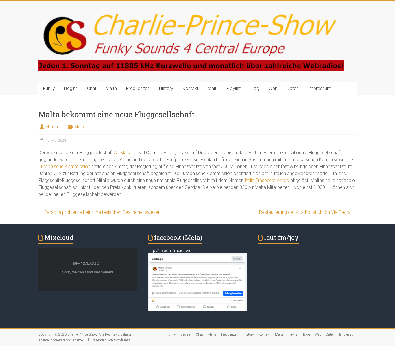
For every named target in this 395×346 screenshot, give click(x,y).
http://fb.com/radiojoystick (173, 250)
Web (273, 88)
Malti (212, 88)
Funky (49, 88)
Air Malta (122, 152)
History (166, 88)
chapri (51, 127)
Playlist (233, 88)
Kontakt (190, 88)
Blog (254, 88)
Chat (91, 88)
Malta (111, 88)
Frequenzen (138, 88)
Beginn (71, 88)
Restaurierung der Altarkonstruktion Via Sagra (308, 212)
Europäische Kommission (64, 166)
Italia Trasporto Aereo (267, 180)
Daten (293, 88)
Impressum (319, 88)
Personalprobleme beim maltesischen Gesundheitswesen (99, 212)
